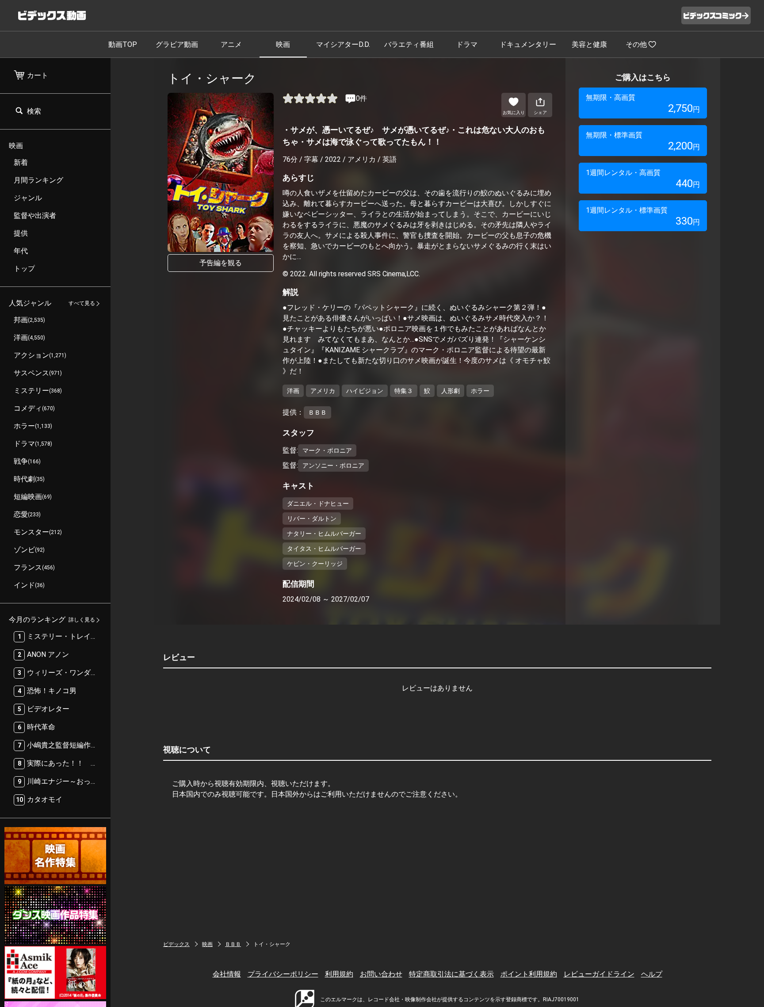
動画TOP (122, 44)
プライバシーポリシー (283, 974)
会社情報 (227, 974)
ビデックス (176, 944)
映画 (283, 44)
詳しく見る (82, 620)
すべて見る (82, 304)
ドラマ (467, 44)
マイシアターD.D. (343, 44)
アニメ (231, 44)
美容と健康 (589, 44)
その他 (636, 44)
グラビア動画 (177, 44)
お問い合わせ (381, 974)
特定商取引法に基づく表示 (451, 974)
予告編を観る (220, 263)
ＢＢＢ (233, 944)
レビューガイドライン (599, 974)
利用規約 (339, 974)
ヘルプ (651, 974)
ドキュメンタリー (528, 44)
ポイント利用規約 (528, 974)
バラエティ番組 (409, 44)
